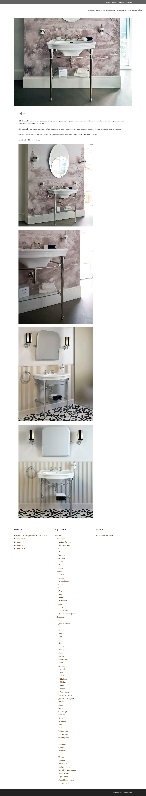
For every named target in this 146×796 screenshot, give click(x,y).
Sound (62, 688)
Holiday (61, 597)
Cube (60, 548)
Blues (60, 705)
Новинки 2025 (19, 538)
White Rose (62, 763)
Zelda (60, 662)
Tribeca (61, 757)
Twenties (61, 760)
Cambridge (62, 711)
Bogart (61, 708)
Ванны (59, 571)
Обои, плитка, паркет (65, 695)
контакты (109, 535)
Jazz (60, 640)
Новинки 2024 (19, 542)
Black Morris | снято (66, 780)
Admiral (61, 574)
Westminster (65, 692)
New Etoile (62, 721)
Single (60, 568)
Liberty (61, 646)
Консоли (61, 666)
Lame (60, 604)
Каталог (114, 2)
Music (60, 653)
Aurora (61, 578)
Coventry (61, 747)
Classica (61, 714)
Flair (60, 636)
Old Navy (62, 565)
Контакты (129, 2)
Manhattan (62, 750)
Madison (63, 679)
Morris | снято (63, 783)
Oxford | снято (63, 737)
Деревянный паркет (66, 698)
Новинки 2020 (19, 548)
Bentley (61, 630)
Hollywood (62, 600)
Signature (62, 744)
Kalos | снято (63, 610)
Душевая (60, 617)
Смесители (61, 740)
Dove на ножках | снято (67, 613)
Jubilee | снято (63, 773)
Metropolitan (63, 649)
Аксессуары (61, 538)
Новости (121, 2)
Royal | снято (63, 776)
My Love (63, 682)
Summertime (63, 659)
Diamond (61, 555)
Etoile (60, 718)
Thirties (61, 607)
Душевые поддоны (65, 623)
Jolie (62, 675)
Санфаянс (60, 701)
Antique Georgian (65, 542)
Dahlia (60, 552)
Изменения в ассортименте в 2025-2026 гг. (31, 535)
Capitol (61, 584)
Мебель (60, 626)
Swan (60, 754)
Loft (60, 620)
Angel (62, 669)
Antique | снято (64, 767)
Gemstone (62, 558)
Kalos (60, 561)
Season (61, 656)
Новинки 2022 (19, 545)
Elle (61, 672)
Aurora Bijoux (63, 581)
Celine (60, 587)
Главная (107, 2)
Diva (60, 591)
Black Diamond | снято (67, 770)
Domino (61, 633)
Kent (60, 643)
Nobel (60, 724)
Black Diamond (64, 545)
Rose (62, 685)
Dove (60, 594)
